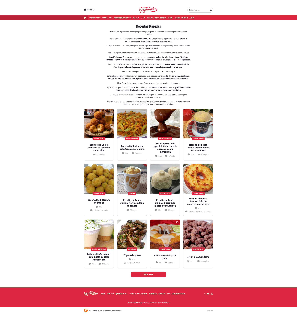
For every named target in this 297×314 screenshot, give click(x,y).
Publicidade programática (138, 302)
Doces (170, 18)
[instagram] (212, 294)
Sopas (143, 18)
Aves (110, 18)
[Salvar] (111, 111)
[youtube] (208, 293)
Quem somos (121, 294)
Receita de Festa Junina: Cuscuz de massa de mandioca (165, 203)
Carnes (104, 18)
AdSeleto (165, 302)
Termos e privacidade (137, 294)
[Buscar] (211, 10)
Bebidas (163, 18)
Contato (110, 294)
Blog (103, 294)
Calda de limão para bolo (165, 257)
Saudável (184, 18)
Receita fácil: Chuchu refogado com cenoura (132, 147)
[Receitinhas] (148, 9)
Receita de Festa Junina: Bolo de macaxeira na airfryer (198, 201)
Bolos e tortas (95, 18)
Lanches (177, 18)
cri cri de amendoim (198, 256)
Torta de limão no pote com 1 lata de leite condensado (99, 257)
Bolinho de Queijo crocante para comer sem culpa (99, 147)
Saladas (136, 18)
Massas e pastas (153, 18)
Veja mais (148, 274)
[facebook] (204, 294)
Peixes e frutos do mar (122, 18)
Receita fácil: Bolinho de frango (98, 201)
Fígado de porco (132, 255)
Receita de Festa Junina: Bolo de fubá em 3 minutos (198, 147)
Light (192, 18)
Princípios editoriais (176, 294)
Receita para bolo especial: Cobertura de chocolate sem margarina (165, 147)
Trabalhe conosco (157, 294)
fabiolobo (210, 310)
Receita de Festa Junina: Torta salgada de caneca (132, 203)
